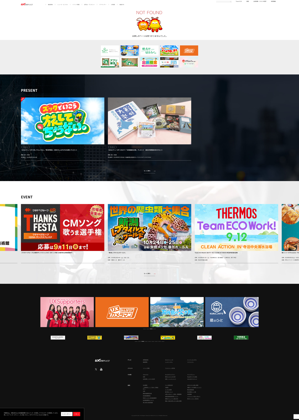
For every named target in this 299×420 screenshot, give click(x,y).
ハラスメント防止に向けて (193, 396)
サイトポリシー (191, 374)
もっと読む (147, 171)
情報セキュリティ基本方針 (171, 398)
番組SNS (122, 4)
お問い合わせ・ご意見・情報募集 (173, 394)
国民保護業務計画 (147, 393)
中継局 (166, 387)
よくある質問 (168, 389)
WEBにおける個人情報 (192, 385)
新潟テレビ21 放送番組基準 (150, 398)
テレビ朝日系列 (169, 385)
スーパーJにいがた (192, 360)
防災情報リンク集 (191, 392)
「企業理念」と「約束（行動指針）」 (150, 388)
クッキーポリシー (66, 414)
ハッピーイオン (169, 362)
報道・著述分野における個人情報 (173, 401)
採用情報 (273, 1)
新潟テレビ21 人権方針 (193, 398)
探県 (248, 1)
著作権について (169, 392)
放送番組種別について (148, 400)
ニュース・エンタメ (62, 4)
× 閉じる (76, 414)
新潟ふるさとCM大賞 (170, 376)
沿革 (144, 391)
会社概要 (145, 385)
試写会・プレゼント (89, 4)
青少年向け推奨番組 (148, 402)
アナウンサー (102, 4)
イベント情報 (75, 4)
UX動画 (113, 4)
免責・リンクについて (170, 379)
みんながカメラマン (170, 374)
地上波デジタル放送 (192, 376)
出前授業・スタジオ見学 (260, 1)
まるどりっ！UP (169, 360)
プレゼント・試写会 (170, 368)
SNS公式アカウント (192, 379)
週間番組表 (145, 360)
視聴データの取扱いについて (194, 387)
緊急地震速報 (190, 389)
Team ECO (239, 1)
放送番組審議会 (147, 395)
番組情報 (50, 4)
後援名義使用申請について (171, 396)
